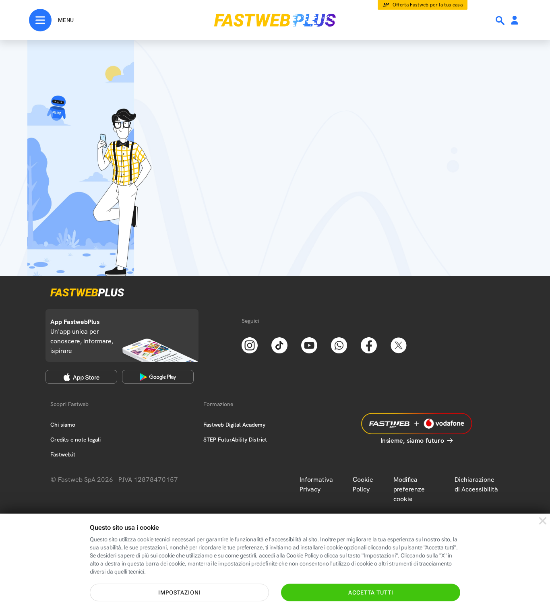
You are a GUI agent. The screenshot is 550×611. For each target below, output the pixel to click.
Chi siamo (62, 424)
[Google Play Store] (158, 377)
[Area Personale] (514, 20)
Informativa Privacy (316, 484)
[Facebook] (369, 344)
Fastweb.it (62, 454)
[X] (399, 344)
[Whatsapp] (339, 344)
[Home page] (275, 20)
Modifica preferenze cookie (409, 489)
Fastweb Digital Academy (234, 424)
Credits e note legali (75, 439)
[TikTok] (279, 344)
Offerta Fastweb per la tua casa (428, 5)
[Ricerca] (501, 20)
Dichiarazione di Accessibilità (476, 484)
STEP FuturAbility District (235, 439)
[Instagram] (250, 344)
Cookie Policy (363, 484)
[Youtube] (309, 344)
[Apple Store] (81, 377)
